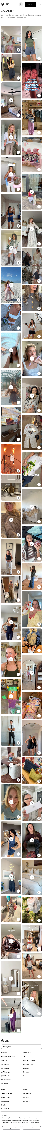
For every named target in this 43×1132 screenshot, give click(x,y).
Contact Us (26, 1101)
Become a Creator (29, 1060)
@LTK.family (5, 1068)
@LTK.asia (4, 1084)
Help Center (27, 1093)
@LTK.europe (5, 1072)
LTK (24, 1056)
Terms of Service (6, 1093)
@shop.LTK (5, 1060)
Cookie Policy (5, 1101)
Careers (25, 1076)
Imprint (3, 1105)
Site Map (26, 1097)
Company (26, 1072)
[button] (40, 4)
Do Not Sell (5, 1109)
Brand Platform (28, 1064)
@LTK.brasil (5, 1076)
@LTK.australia (6, 1080)
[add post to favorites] (18, 50)
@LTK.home (5, 1064)
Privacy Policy (5, 1097)
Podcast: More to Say (8, 1056)
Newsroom (26, 1068)
